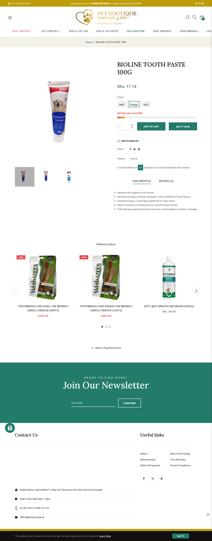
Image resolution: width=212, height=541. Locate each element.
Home (89, 41)
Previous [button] (15, 290)
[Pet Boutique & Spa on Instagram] (199, 3)
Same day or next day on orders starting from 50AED (106, 3)
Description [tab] (141, 181)
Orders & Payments (150, 465)
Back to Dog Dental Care (108, 347)
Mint (146, 104)
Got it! (180, 536)
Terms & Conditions (180, 465)
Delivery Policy (148, 459)
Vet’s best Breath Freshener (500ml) (169, 306)
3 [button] (109, 327)
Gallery (143, 453)
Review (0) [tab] (166, 181)
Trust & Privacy (178, 459)
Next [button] (196, 290)
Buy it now (183, 126)
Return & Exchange (180, 453)
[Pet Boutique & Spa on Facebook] (196, 3)
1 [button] (102, 327)
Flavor (120, 97)
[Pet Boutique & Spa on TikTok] (203, 3)
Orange (134, 104)
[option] (43, 291)
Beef (121, 104)
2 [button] (106, 327)
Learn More (105, 535)
